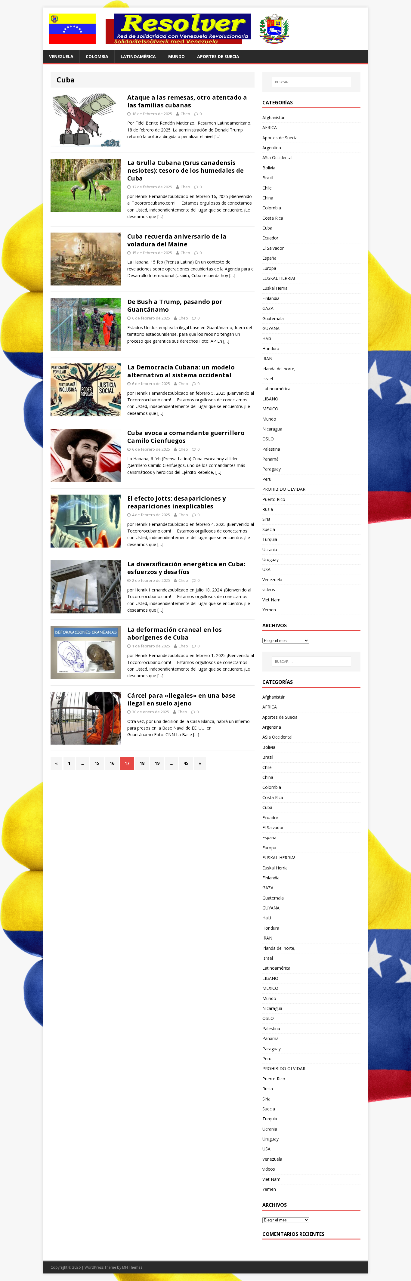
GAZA (267, 308)
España (269, 258)
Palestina (271, 449)
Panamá (270, 459)
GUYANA (271, 328)
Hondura (270, 348)
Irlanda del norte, (278, 369)
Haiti (266, 338)
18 (142, 763)
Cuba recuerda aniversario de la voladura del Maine (177, 240)
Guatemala (273, 318)
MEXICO (270, 409)
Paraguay (271, 469)
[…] (218, 136)
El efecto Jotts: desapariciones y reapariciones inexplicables (176, 502)
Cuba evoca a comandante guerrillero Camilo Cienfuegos (186, 437)
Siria (266, 519)
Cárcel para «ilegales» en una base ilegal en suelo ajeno (181, 699)
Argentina (271, 147)
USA (266, 569)
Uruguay (270, 559)
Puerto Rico (273, 499)
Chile (267, 188)
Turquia (269, 539)
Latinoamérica (138, 56)
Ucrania (269, 549)
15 (96, 763)
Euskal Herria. (275, 288)
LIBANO (270, 399)
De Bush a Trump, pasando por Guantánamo (174, 305)
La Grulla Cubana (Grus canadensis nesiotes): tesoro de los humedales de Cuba (185, 170)
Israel (267, 378)
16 (112, 763)
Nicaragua (272, 429)
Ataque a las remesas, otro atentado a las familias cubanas (187, 101)
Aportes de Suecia (218, 56)
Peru (266, 479)
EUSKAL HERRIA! (278, 278)
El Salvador (273, 248)
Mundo (176, 56)
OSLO (268, 439)
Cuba (267, 228)
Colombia (97, 56)
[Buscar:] (311, 82)
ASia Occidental (277, 157)
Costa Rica (272, 218)
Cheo (185, 113)
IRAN (267, 358)
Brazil (267, 178)
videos (268, 589)
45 (186, 763)
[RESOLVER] (205, 29)
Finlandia (271, 298)
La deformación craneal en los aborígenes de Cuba (174, 633)
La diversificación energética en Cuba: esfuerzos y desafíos (186, 568)
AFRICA (269, 127)
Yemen (269, 610)
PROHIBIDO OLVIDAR (283, 489)
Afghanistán (274, 117)
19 (157, 763)
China (267, 198)
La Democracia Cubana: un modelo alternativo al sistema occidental (181, 371)
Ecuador (270, 238)
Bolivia (268, 168)
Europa (269, 268)
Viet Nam (271, 600)
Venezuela (61, 56)
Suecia (268, 529)
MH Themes (132, 1267)
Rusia (267, 509)
